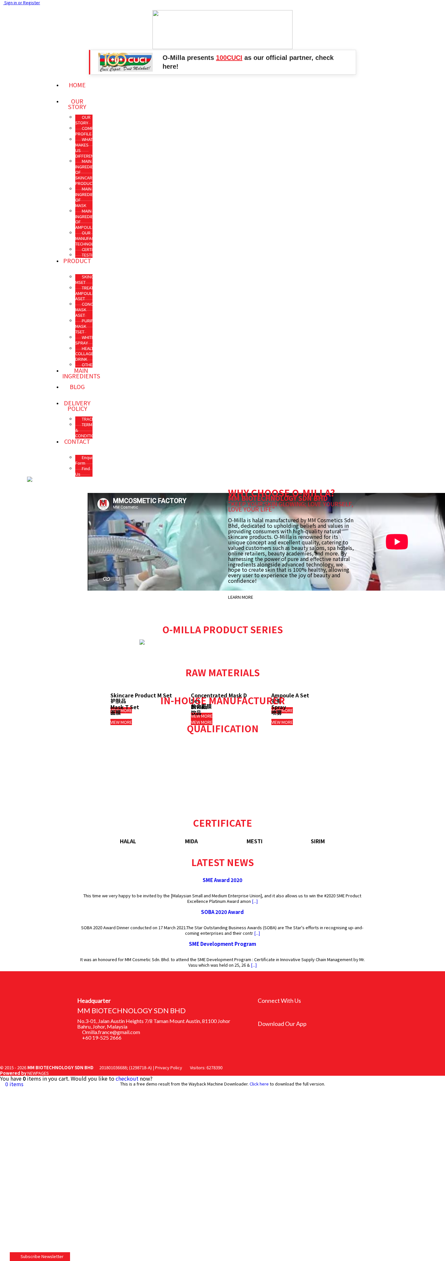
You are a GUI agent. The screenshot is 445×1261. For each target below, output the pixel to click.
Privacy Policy (168, 1067)
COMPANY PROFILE (88, 131)
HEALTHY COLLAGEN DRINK (87, 353)
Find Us (82, 471)
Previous (95, 838)
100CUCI (229, 57)
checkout (127, 1078)
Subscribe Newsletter (42, 1256)
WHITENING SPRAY (89, 340)
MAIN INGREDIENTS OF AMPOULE (88, 219)
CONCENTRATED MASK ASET (94, 309)
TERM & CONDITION (86, 430)
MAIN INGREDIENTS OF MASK (88, 197)
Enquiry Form (85, 460)
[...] (254, 901)
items (14, 1084)
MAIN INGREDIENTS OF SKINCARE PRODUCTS (88, 172)
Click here (259, 1084)
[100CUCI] (125, 62)
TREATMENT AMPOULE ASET (89, 293)
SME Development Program (222, 943)
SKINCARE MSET (88, 279)
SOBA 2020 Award (222, 911)
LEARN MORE (240, 597)
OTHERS (90, 364)
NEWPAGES (38, 1073)
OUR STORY (83, 120)
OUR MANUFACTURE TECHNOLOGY (89, 238)
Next (350, 838)
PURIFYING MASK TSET (88, 326)
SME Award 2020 (222, 879)
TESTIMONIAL (95, 255)
